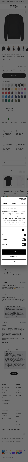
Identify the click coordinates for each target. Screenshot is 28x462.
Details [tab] (14, 203)
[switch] (24, 235)
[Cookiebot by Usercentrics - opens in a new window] (19, 199)
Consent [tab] (5, 203)
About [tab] (23, 203)
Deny (14, 261)
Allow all (14, 251)
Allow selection (14, 256)
